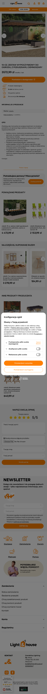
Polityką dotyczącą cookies (20, 327)
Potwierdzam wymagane (23, 370)
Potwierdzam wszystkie (23, 363)
